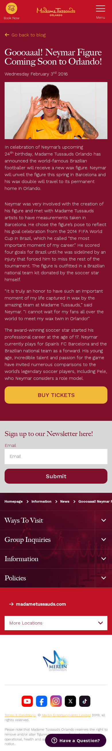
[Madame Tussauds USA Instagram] (56, 701)
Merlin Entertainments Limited (66, 715)
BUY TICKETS (56, 395)
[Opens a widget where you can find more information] (75, 741)
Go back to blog (28, 35)
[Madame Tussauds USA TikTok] (84, 701)
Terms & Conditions (20, 715)
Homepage (14, 501)
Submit (56, 476)
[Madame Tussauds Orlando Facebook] (41, 701)
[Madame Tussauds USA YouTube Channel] (27, 701)
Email (10, 445)
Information (41, 501)
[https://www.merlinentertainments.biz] (56, 659)
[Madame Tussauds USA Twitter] (70, 701)
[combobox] (56, 623)
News (64, 501)
